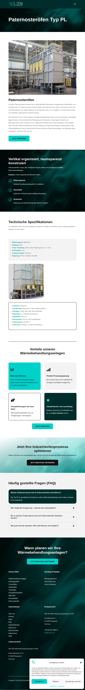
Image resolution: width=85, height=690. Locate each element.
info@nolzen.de (49, 633)
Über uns (11, 614)
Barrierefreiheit (13, 630)
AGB (10, 636)
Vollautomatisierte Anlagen (17, 579)
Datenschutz (53, 686)
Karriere (11, 616)
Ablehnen (55, 681)
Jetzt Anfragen (19, 138)
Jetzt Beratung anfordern (42, 462)
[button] (81, 663)
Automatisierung (49, 581)
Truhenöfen (12, 590)
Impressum (61, 686)
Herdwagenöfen (13, 581)
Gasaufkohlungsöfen (15, 593)
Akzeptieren (39, 681)
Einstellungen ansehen (73, 681)
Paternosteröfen (13, 601)
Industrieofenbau (14, 625)
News (10, 619)
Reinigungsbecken (50, 579)
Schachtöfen (12, 584)
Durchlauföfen (13, 598)
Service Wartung (50, 584)
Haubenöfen (12, 587)
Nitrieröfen (11, 595)
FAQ (10, 622)
